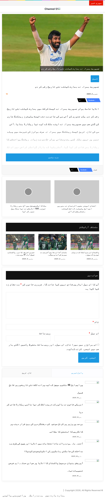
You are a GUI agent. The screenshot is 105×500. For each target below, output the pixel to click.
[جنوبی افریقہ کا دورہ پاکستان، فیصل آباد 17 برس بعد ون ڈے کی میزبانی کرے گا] (20, 242)
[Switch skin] (102, 10)
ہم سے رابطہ (35, 495)
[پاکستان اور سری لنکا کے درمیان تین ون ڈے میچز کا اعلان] (85, 242)
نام (95, 321)
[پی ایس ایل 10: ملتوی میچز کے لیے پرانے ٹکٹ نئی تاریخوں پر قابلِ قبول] (92, 386)
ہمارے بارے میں (55, 495)
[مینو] (3, 10)
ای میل (94, 333)
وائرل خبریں (77, 373)
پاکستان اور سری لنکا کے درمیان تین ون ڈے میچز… (85, 253)
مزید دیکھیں (53, 157)
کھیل (95, 78)
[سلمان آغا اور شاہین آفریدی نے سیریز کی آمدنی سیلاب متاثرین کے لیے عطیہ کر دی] (52, 242)
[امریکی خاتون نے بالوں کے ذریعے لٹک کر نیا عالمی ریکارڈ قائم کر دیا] (92, 405)
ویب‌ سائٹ (45, 333)
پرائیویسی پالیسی (14, 495)
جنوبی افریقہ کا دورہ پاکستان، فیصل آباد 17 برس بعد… (20, 253)
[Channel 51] (52, 8)
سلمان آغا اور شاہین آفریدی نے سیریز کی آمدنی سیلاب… (53, 253)
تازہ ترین (27, 373)
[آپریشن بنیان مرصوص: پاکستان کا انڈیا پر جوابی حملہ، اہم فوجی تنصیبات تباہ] (92, 464)
